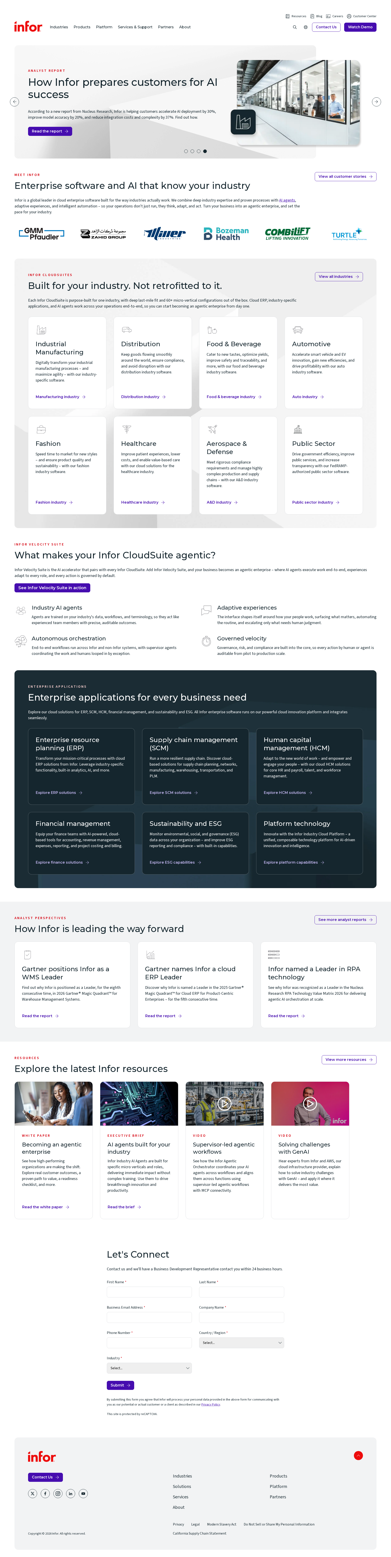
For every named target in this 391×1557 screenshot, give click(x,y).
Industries (59, 27)
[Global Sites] (305, 27)
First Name (115, 1282)
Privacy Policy (210, 1404)
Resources (299, 16)
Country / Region (212, 1332)
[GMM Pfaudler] (41, 233)
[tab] (186, 151)
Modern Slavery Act (221, 1524)
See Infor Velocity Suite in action (52, 587)
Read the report (47, 131)
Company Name (211, 1307)
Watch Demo (360, 27)
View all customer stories (342, 176)
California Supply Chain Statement (199, 1533)
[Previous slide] (14, 101)
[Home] (28, 26)
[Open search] (294, 27)
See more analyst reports (342, 920)
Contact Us (326, 27)
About (185, 27)
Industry (113, 1358)
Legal (195, 1524)
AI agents (287, 200)
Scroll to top (358, 1455)
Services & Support (135, 27)
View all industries (336, 276)
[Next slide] (376, 101)
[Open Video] (225, 1104)
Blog (319, 16)
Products (82, 27)
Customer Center (365, 16)
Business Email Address (125, 1307)
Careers (337, 16)
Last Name (207, 1282)
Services (180, 1497)
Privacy (178, 1524)
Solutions (182, 1486)
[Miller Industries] (165, 233)
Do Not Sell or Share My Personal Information (279, 1524)
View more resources (346, 1059)
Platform (104, 27)
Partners (166, 27)
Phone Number (118, 1332)
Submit (117, 1385)
